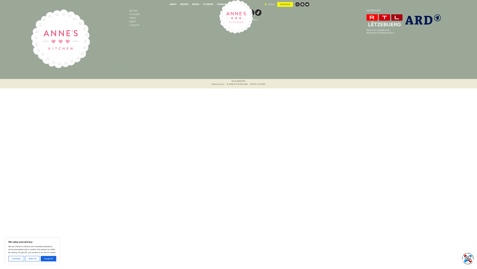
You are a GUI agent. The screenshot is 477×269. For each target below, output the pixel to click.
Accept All (48, 259)
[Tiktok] (258, 12)
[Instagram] (297, 4)
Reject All (32, 259)
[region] (32, 251)
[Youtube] (307, 4)
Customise (16, 259)
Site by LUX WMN (257, 84)
